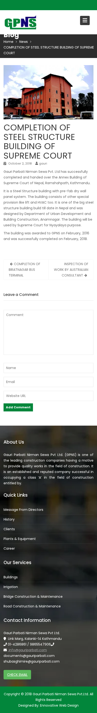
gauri (43, 163)
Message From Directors (23, 509)
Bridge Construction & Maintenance (33, 596)
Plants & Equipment (20, 538)
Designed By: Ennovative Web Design (48, 705)
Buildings (11, 577)
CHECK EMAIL (17, 674)
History (9, 519)
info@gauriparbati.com (27, 650)
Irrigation (11, 586)
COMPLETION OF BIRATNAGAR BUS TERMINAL (24, 270)
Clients (9, 529)
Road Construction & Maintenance (32, 606)
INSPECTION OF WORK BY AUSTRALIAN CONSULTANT (71, 270)
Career (9, 548)
